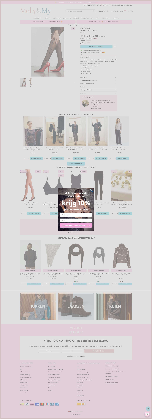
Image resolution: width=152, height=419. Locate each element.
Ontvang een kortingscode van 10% (76, 225)
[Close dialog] (91, 190)
